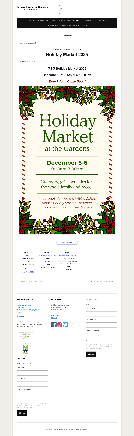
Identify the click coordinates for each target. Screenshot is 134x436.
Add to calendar (67, 242)
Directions (20, 307)
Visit (30, 20)
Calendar (77, 20)
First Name (22, 368)
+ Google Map (70, 264)
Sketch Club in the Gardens (31, 281)
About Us (100, 20)
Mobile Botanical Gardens (47, 255)
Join (60, 5)
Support (88, 20)
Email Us (54, 318)
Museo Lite (85, 429)
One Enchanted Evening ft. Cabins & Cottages (68, 26)
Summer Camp (64, 20)
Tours (19, 312)
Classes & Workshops (46, 20)
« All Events (67, 35)
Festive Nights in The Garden (102, 281)
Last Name (22, 378)
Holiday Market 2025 (28, 272)
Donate (61, 8)
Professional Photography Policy (28, 310)
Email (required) (24, 389)
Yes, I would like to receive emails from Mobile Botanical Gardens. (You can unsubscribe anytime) (31, 406)
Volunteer (62, 11)
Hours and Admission (66, 14)
